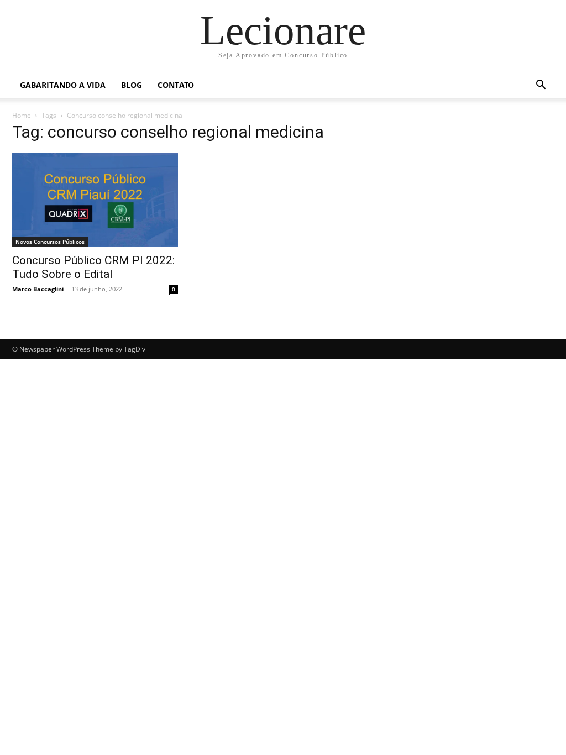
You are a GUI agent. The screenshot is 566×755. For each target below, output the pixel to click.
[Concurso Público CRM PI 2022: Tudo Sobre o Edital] (95, 200)
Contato (176, 85)
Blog (131, 85)
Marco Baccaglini (38, 289)
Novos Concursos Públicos (50, 241)
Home (21, 115)
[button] (540, 86)
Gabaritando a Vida (63, 85)
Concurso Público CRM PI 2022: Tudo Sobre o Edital (93, 267)
